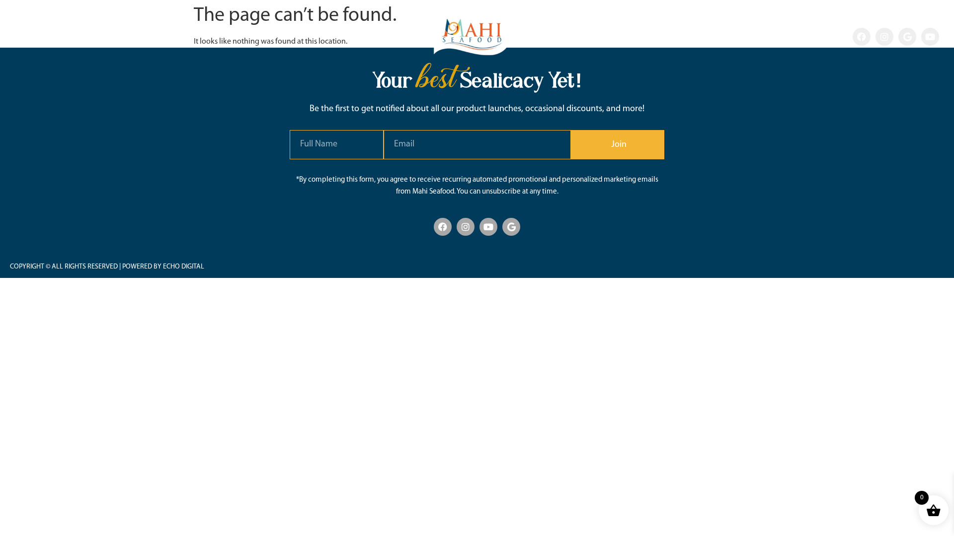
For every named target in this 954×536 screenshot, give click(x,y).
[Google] (907, 37)
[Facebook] (862, 37)
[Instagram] (884, 37)
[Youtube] (930, 37)
